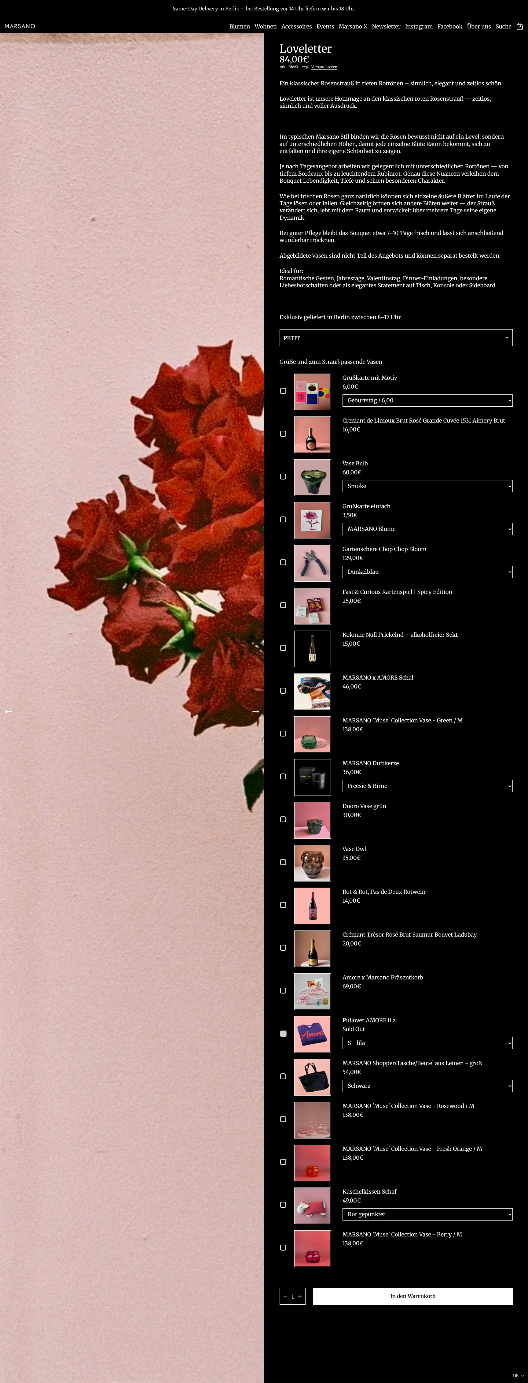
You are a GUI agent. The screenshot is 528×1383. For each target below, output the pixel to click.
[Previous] (8, 711)
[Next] (255, 711)
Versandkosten (324, 67)
